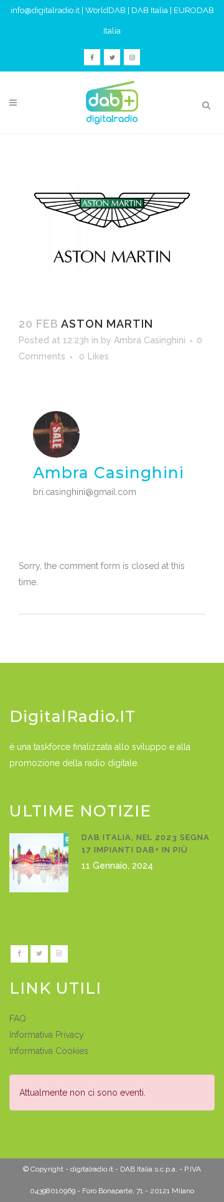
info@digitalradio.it (45, 10)
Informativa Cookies (48, 1051)
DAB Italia (149, 10)
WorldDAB (105, 10)
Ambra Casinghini (149, 340)
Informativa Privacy (46, 1035)
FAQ (17, 1019)
